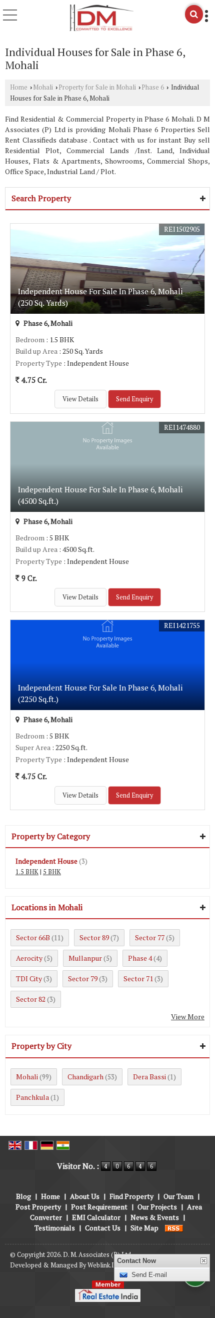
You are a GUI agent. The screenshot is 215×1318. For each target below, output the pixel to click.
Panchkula (32, 1097)
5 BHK (52, 872)
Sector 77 (149, 937)
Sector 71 (138, 978)
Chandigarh (86, 1076)
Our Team (179, 1196)
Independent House (47, 861)
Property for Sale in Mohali (97, 87)
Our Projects (157, 1206)
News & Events (154, 1217)
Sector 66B (33, 937)
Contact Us (102, 1227)
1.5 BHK (27, 872)
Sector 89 (94, 937)
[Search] (194, 14)
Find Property (132, 1196)
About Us (85, 1196)
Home (19, 87)
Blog (23, 1196)
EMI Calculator (96, 1217)
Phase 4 (140, 958)
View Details (80, 399)
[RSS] (174, 1227)
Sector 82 (31, 999)
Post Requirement (99, 1206)
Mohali (43, 87)
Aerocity (29, 958)
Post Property (38, 1206)
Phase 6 (153, 87)
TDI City (29, 978)
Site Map (144, 1227)
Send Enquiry (134, 399)
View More (187, 1016)
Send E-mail (149, 1274)
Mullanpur (85, 958)
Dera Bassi (149, 1076)
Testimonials (54, 1227)
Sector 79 (83, 978)
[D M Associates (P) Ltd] (101, 18)
